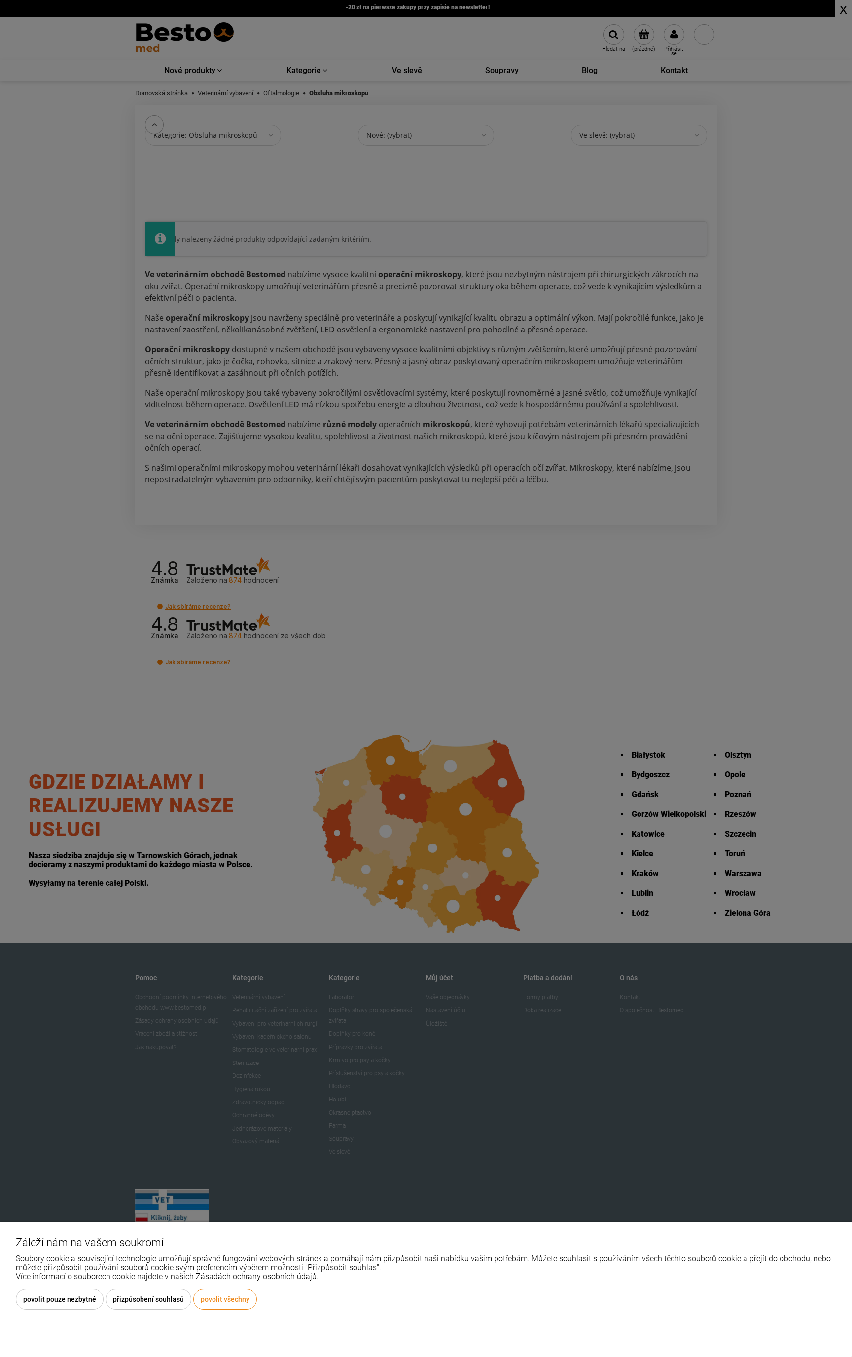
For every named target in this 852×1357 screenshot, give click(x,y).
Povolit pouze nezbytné (59, 1299)
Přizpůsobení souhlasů (148, 1299)
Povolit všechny (225, 1299)
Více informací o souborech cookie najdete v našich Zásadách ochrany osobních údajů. (167, 1276)
